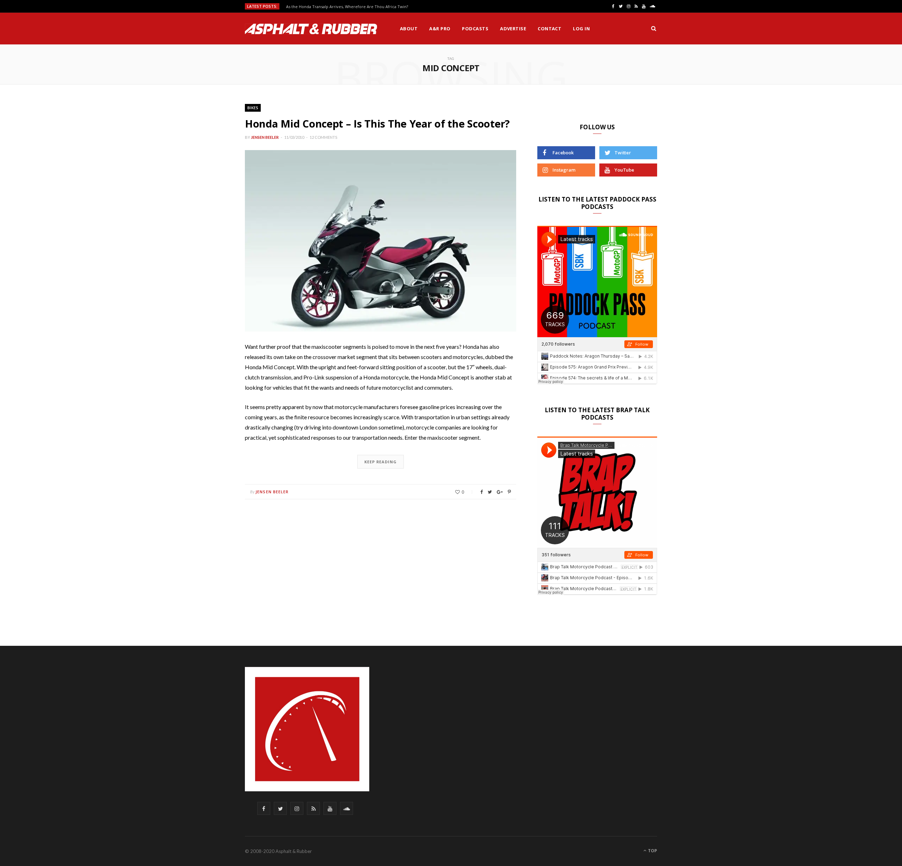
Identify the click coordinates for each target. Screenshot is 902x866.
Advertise (513, 28)
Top (652, 851)
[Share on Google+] (500, 492)
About (409, 28)
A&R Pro (439, 28)
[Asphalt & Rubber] (311, 29)
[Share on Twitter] (490, 492)
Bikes (252, 107)
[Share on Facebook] (481, 492)
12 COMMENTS (323, 137)
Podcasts (475, 28)
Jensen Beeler (265, 137)
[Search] (653, 28)
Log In (581, 28)
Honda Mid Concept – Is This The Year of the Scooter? (377, 123)
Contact (549, 28)
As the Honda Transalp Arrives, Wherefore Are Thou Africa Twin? (347, 6)
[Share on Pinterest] (509, 492)
